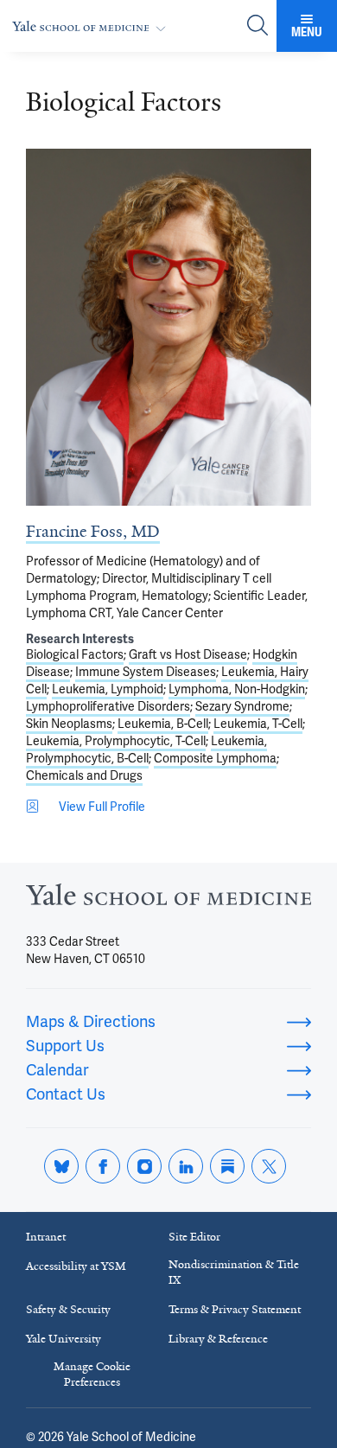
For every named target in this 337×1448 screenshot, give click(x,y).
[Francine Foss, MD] (168, 327)
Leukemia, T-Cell (257, 723)
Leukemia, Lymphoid (107, 689)
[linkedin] (185, 1166)
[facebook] (103, 1166)
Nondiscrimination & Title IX (233, 1272)
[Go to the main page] (92, 26)
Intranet (46, 1236)
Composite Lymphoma (215, 758)
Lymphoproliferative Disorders (108, 706)
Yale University (63, 1338)
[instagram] (144, 1166)
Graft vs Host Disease (188, 654)
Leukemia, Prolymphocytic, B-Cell (146, 749)
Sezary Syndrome (242, 706)
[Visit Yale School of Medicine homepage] (168, 899)
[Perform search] (257, 26)
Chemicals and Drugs (84, 775)
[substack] (227, 1166)
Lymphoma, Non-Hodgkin (236, 689)
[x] (268, 1166)
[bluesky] (61, 1166)
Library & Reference (218, 1338)
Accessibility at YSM (76, 1266)
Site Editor (194, 1236)
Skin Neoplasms (69, 723)
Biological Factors (75, 654)
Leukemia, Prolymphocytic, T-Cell (116, 741)
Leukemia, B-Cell (163, 723)
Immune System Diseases (145, 671)
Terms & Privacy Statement (234, 1309)
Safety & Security (68, 1309)
